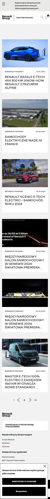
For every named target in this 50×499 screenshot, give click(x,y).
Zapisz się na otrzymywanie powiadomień (19, 425)
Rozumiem (21, 491)
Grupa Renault (8, 439)
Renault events (8, 457)
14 (35, 400)
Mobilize (5, 443)
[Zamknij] (43, 466)
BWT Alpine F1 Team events (13, 460)
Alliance (5, 446)
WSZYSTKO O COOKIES (24, 481)
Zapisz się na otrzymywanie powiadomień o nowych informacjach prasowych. (27, 5)
